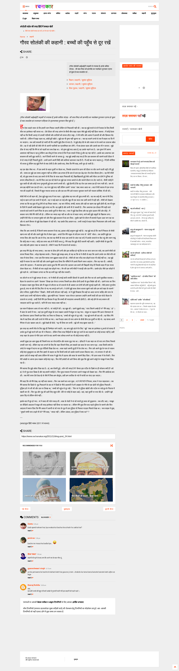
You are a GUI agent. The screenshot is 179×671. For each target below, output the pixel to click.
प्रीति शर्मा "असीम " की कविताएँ (140, 300)
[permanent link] (27, 57)
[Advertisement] (139, 41)
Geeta (30, 524)
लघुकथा (35, 13)
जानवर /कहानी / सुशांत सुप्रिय (80, 84)
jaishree (31, 538)
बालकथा (25, 13)
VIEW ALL (151, 153)
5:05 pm (35, 524)
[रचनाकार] (44, 7)
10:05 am (43, 585)
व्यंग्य (85, 13)
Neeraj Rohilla (34, 585)
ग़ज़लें (76, 13)
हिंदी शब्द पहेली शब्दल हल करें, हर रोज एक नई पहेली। (40, 31)
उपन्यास (113, 13)
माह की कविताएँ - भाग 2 (137, 209)
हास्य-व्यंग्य (47, 13)
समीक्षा (134, 13)
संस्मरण (103, 13)
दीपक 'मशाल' (32, 554)
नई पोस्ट (25, 509)
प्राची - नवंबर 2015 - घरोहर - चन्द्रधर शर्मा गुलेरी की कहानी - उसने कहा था (90, 468)
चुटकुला (153, 13)
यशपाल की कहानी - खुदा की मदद (37, 496)
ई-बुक (25, 18)
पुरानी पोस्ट (109, 509)
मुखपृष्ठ (76, 659)
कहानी (144, 13)
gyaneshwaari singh (36, 568)
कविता (58, 13)
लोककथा (124, 13)
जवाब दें (29, 531)
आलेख (67, 13)
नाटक (94, 13)
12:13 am (48, 568)
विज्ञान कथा (35, 18)
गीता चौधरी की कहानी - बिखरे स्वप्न (85, 496)
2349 (142, 320)
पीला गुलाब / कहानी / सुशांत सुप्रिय (82, 88)
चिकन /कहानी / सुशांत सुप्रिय (80, 80)
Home (22, 37)
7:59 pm (39, 554)
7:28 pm (37, 538)
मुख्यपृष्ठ (67, 509)
